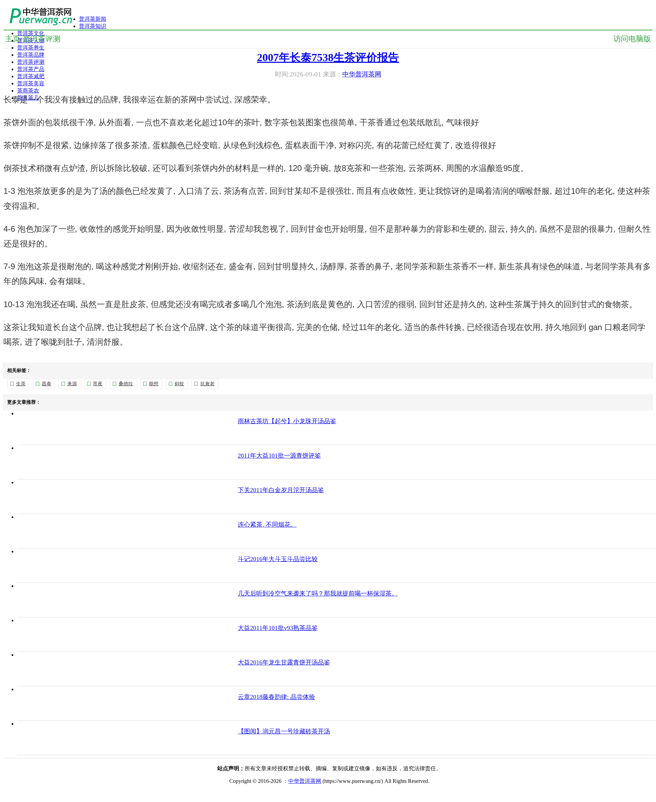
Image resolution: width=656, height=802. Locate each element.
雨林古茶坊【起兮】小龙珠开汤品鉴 (287, 421)
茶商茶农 (28, 91)
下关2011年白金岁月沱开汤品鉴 (281, 490)
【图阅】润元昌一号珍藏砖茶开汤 (284, 731)
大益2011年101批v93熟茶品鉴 (278, 628)
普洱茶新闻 (92, 19)
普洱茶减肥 (30, 76)
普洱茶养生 (30, 48)
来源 (72, 383)
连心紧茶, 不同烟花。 (267, 524)
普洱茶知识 (92, 26)
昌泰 (46, 383)
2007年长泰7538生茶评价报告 (328, 57)
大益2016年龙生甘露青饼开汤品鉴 (284, 662)
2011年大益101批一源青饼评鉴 (279, 455)
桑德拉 (126, 383)
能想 (154, 383)
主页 (12, 38)
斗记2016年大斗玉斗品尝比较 (278, 559)
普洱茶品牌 (30, 55)
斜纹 (179, 383)
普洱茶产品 (30, 69)
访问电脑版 (632, 38)
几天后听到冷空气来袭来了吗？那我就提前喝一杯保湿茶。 (318, 593)
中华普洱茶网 (304, 781)
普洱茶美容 (30, 83)
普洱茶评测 (30, 62)
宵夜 (97, 383)
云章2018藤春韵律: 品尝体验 (276, 696)
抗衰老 (207, 383)
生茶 (21, 383)
